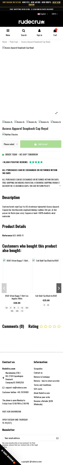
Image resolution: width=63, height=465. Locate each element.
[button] (10, 454)
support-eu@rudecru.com (16, 387)
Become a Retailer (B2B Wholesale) (43, 402)
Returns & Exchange (42, 376)
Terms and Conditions (42, 384)
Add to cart (43, 144)
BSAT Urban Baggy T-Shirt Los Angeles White (16, 297)
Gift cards (38, 388)
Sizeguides (38, 368)
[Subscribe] (57, 438)
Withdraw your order (42, 397)
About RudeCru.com (42, 392)
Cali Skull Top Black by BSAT (46, 295)
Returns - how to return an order (47, 380)
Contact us (38, 372)
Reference (7, 235)
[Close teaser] (23, 461)
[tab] (31, 182)
